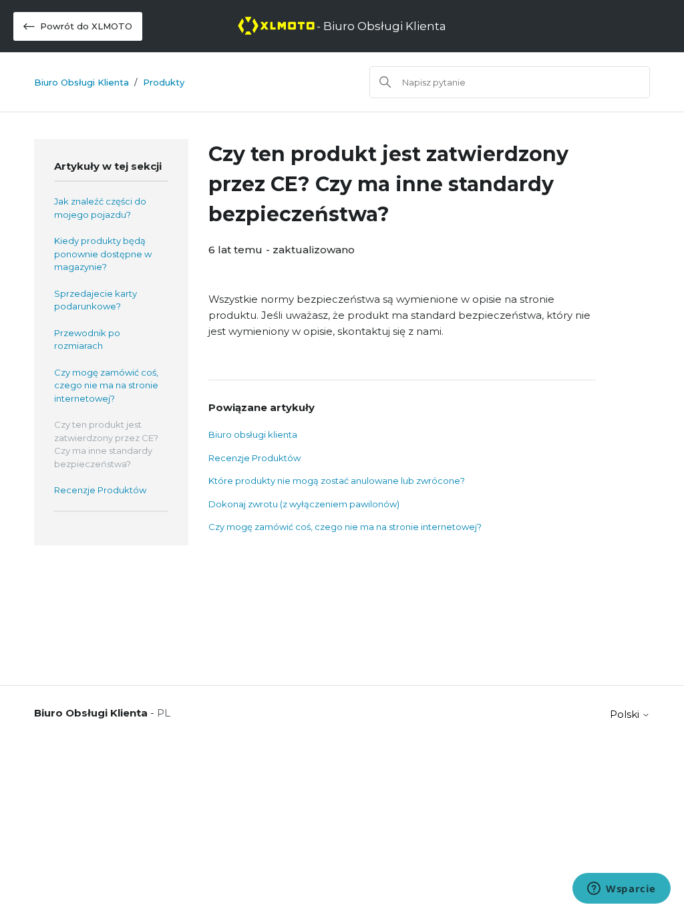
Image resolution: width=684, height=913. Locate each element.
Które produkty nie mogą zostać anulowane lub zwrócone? (336, 480)
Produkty (163, 82)
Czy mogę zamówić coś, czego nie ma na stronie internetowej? (106, 385)
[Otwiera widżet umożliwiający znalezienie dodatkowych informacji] (621, 889)
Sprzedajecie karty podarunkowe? (95, 300)
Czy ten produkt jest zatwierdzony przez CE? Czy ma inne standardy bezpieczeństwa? (106, 444)
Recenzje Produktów (100, 490)
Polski (626, 714)
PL (163, 712)
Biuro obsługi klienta (252, 434)
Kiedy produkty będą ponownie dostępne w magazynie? (103, 253)
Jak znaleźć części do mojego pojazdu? (100, 208)
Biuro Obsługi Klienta (81, 82)
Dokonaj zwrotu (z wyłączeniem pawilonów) (303, 504)
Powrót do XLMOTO (86, 26)
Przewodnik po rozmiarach (87, 340)
